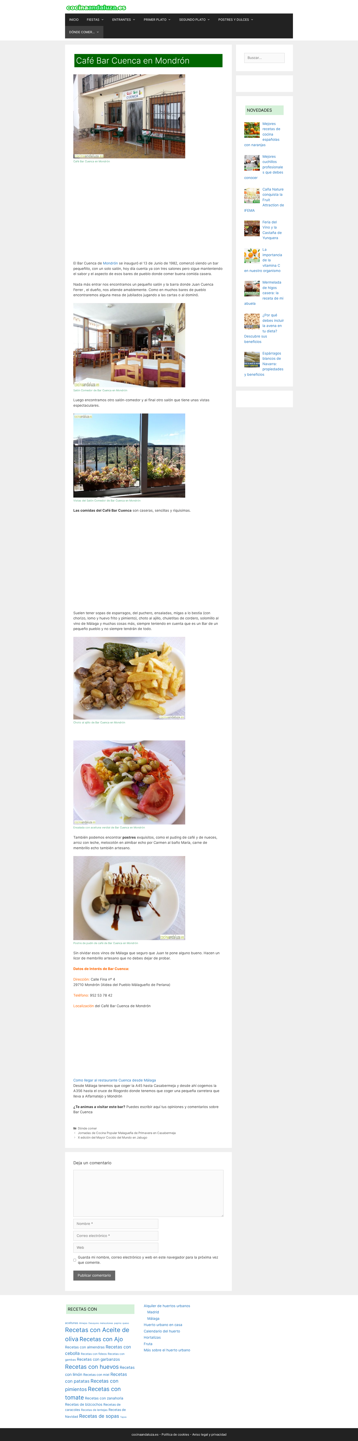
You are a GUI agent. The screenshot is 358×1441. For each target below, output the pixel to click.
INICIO (74, 20)
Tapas (123, 1417)
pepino (117, 1323)
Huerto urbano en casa (163, 1325)
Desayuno (93, 1323)
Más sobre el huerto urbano (167, 1350)
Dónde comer (87, 1128)
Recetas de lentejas (94, 1410)
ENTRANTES (121, 20)
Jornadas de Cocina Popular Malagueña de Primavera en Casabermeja (127, 1133)
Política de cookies (175, 1434)
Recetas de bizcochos (83, 1404)
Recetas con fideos (94, 1353)
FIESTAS (93, 20)
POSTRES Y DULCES (233, 20)
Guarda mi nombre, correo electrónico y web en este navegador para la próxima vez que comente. (148, 1260)
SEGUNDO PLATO (192, 20)
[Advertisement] (148, 214)
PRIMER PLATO (155, 20)
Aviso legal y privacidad (209, 1434)
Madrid (153, 1312)
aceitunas (71, 1323)
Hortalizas (152, 1337)
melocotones (106, 1323)
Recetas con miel (96, 1375)
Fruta (148, 1344)
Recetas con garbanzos (98, 1359)
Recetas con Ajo (101, 1339)
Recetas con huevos (92, 1366)
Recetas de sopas (99, 1416)
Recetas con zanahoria (104, 1398)
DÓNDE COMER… (82, 32)
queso (125, 1323)
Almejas (83, 1323)
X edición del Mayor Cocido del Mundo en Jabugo (112, 1137)
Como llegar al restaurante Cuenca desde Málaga (114, 1080)
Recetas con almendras (85, 1347)
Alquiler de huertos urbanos (167, 1306)
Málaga (153, 1318)
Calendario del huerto (162, 1331)
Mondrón (110, 263)
